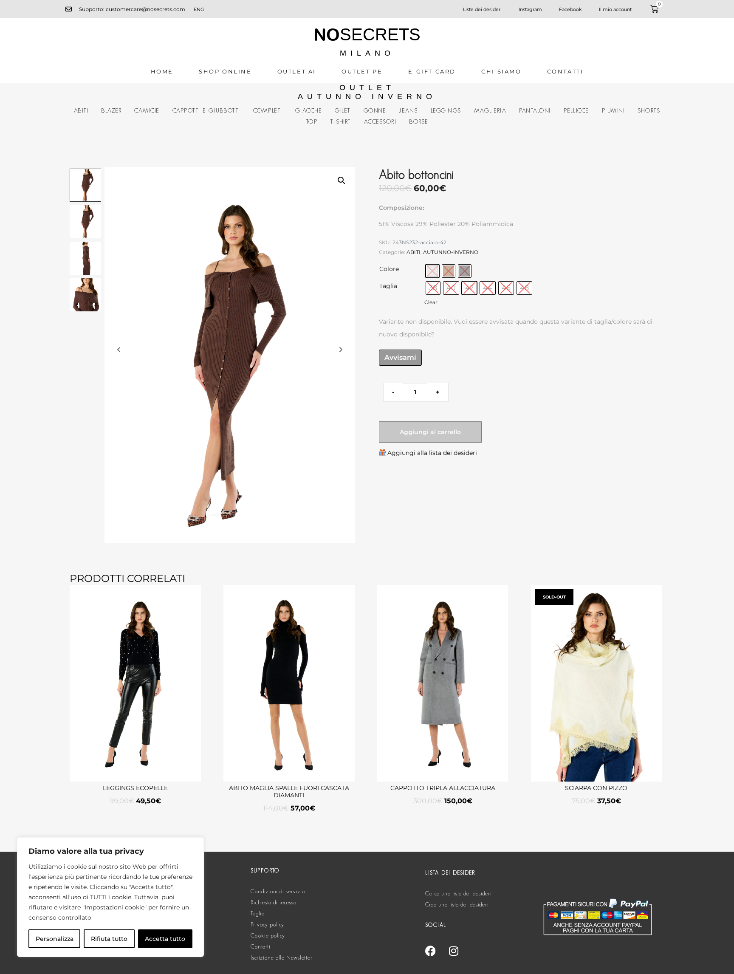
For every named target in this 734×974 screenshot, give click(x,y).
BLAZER (111, 110)
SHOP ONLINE (225, 71)
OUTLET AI (296, 71)
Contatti (565, 71)
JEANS (408, 110)
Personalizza (54, 939)
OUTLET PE (362, 71)
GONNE (375, 110)
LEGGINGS (446, 110)
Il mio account (615, 9)
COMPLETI (267, 110)
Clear (431, 302)
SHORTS (649, 110)
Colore (389, 269)
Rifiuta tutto (109, 939)
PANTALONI (535, 110)
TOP (312, 121)
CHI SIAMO (501, 71)
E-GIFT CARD (432, 71)
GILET (343, 110)
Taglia (388, 286)
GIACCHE (308, 110)
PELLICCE (576, 110)
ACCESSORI (380, 121)
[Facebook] (430, 950)
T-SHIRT (340, 121)
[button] (341, 180)
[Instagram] (453, 950)
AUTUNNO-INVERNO (450, 252)
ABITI (81, 110)
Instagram (530, 9)
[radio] (432, 271)
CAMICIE (147, 110)
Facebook (570, 9)
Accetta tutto (165, 939)
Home (162, 71)
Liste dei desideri (482, 9)
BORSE (419, 121)
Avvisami (400, 357)
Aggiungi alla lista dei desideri (432, 453)
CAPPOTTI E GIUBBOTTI (206, 110)
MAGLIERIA (490, 110)
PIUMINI (613, 110)
